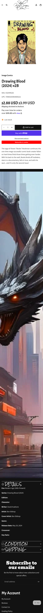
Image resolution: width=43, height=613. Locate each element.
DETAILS (13, 484)
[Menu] (2, 5)
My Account (6, 599)
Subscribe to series (21, 142)
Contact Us (6, 607)
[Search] (6, 5)
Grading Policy (7, 611)
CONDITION (16, 544)
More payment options (21, 138)
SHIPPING (15, 549)
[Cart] (40, 5)
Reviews (5, 603)
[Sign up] (38, 582)
